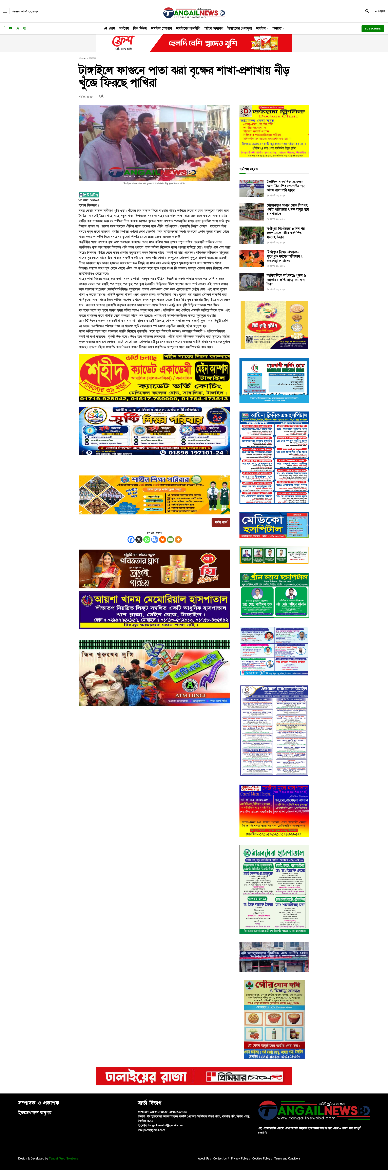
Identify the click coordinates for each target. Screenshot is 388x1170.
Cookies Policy (261, 1159)
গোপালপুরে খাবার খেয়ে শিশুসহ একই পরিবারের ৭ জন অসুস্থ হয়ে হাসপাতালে (288, 209)
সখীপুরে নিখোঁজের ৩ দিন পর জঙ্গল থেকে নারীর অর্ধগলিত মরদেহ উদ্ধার (286, 233)
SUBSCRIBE (373, 28)
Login (381, 11)
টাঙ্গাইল (261, 28)
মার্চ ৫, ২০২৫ (86, 97)
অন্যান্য (277, 28)
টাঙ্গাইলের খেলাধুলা (240, 28)
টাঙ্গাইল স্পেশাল (161, 28)
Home (82, 58)
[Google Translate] (154, 539)
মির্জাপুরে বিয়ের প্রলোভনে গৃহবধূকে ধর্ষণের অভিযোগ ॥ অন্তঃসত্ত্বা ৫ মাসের (285, 256)
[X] (138, 539)
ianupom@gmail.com (151, 1130)
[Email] (170, 539)
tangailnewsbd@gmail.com (165, 1125)
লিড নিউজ (140, 28)
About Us (203, 1159)
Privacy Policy (239, 1159)
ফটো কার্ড (221, 522)
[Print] (162, 539)
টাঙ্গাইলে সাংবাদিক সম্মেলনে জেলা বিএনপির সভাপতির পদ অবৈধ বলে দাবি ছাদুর (286, 186)
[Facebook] (131, 539)
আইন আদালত (214, 28)
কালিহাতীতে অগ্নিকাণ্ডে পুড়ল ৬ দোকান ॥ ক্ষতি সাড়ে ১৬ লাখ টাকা (286, 279)
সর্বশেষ (124, 28)
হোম (112, 28)
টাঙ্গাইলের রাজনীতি (188, 28)
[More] (178, 539)
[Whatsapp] (146, 539)
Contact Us (220, 1159)
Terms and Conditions (287, 1159)
